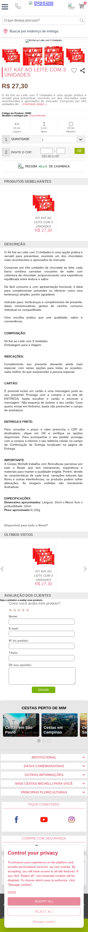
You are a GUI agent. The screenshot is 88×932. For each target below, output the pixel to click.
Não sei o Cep (50, 156)
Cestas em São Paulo (18, 729)
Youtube (44, 819)
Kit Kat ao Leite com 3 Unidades (43, 222)
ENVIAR (43, 690)
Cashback (71, 6)
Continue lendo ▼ (35, 104)
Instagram (71, 819)
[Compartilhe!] (82, 71)
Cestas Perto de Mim (44, 708)
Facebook (16, 819)
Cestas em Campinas (53, 729)
